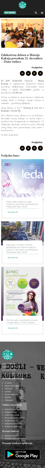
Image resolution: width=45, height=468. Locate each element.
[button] (36, 12)
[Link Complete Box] (22, 189)
